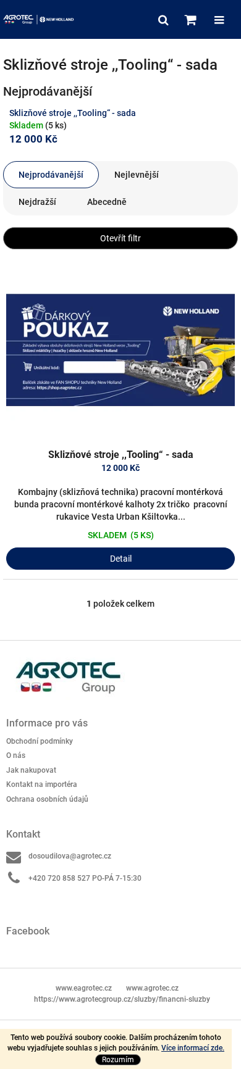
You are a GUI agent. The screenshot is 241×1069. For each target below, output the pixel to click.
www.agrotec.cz (152, 988)
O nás (15, 755)
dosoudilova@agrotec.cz (69, 856)
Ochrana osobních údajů (47, 799)
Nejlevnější (136, 175)
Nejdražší (37, 202)
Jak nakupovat (31, 770)
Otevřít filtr (120, 238)
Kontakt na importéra (41, 784)
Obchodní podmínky (39, 741)
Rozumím (118, 1059)
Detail (121, 559)
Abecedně (107, 202)
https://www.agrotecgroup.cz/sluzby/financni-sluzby (122, 999)
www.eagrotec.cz (84, 988)
